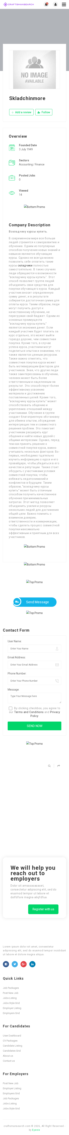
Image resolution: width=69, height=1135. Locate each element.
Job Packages (11, 987)
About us (8, 1055)
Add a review (23, 112)
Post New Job (10, 993)
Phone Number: (17, 673)
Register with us (43, 909)
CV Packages (10, 1040)
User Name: (15, 641)
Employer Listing (12, 1008)
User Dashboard (12, 1035)
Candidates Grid (12, 1050)
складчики (25, 265)
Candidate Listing (12, 1045)
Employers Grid (11, 1013)
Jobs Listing (10, 998)
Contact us (9, 1060)
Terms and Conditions (29, 712)
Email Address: (17, 657)
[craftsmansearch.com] (18, 4)
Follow (45, 112)
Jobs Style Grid (11, 1003)
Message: (13, 689)
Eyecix (36, 1130)
